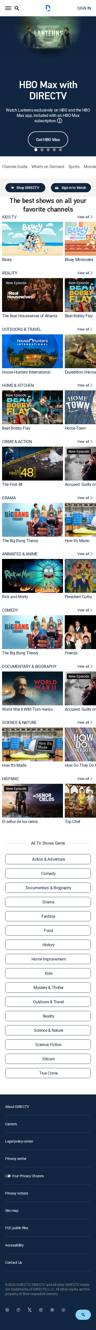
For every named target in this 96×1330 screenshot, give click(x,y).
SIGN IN (84, 8)
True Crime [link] (48, 1073)
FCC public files (16, 1227)
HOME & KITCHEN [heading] (18, 385)
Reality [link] (49, 1016)
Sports (74, 166)
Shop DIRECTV (27, 187)
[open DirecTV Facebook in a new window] (18, 1310)
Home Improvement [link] (48, 959)
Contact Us (13, 1262)
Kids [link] (48, 973)
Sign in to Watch (73, 187)
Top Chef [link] (72, 821)
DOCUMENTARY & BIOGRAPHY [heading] (29, 666)
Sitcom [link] (48, 1059)
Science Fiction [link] (48, 1044)
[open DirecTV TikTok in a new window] (63, 1310)
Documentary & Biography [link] (48, 887)
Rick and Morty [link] (15, 596)
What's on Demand (47, 166)
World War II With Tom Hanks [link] (27, 709)
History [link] (48, 945)
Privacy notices (16, 1193)
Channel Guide (14, 166)
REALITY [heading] (9, 273)
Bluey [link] (7, 259)
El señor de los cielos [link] (20, 821)
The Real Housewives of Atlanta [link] (29, 316)
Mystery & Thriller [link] (48, 987)
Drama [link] (48, 902)
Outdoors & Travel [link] (48, 1002)
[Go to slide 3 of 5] (48, 149)
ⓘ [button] (59, 120)
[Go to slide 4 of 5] (54, 149)
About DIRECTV (17, 1106)
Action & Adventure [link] (48, 859)
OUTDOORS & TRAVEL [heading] (21, 329)
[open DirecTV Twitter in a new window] (30, 1310)
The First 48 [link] (12, 484)
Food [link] (48, 930)
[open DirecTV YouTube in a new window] (52, 1310)
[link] (32, 239)
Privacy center (16, 1158)
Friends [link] (71, 653)
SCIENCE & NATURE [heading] (19, 722)
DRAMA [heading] (9, 498)
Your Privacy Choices (28, 1175)
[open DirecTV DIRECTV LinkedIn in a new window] (7, 1310)
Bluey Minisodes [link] (79, 259)
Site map (11, 1210)
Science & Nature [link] (48, 1030)
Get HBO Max (48, 139)
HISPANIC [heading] (10, 778)
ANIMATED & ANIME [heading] (20, 554)
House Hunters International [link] (26, 372)
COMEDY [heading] (10, 610)
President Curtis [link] (78, 596)
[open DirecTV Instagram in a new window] (41, 1310)
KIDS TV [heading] (9, 217)
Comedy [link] (48, 873)
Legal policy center (19, 1141)
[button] (8, 8)
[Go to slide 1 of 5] (35, 149)
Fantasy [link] (48, 916)
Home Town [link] (75, 428)
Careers (11, 1123)
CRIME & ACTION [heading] (17, 441)
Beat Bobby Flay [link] (79, 316)
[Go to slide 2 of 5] (42, 149)
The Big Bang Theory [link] (20, 540)
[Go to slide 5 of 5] (60, 149)
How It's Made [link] (77, 540)
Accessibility (14, 1245)
